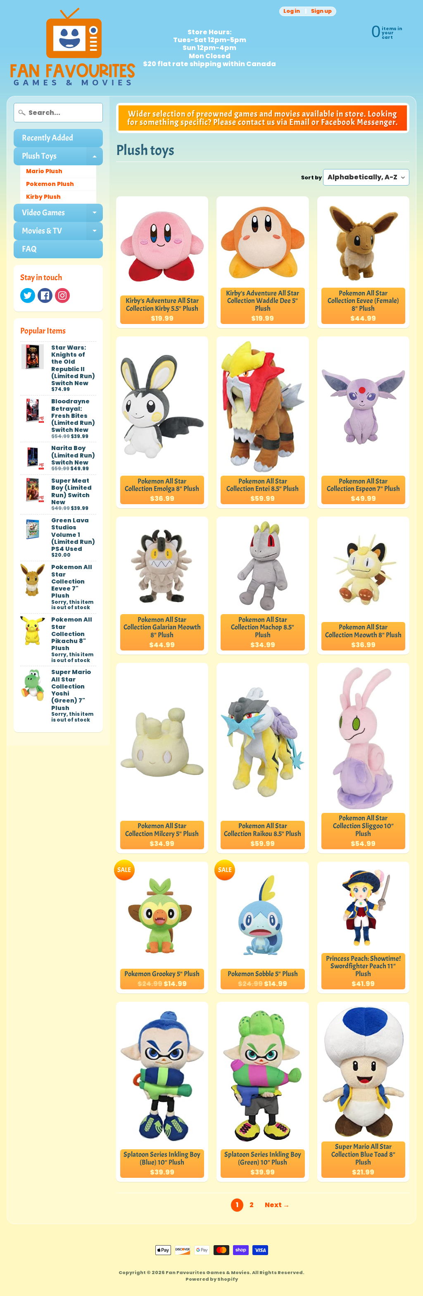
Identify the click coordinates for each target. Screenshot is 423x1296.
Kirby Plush (43, 197)
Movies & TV (62, 233)
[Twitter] (27, 295)
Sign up (321, 11)
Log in (291, 11)
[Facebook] (45, 295)
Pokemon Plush (50, 184)
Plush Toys (62, 158)
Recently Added (47, 138)
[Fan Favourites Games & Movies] (73, 48)
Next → (277, 1205)
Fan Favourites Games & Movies (208, 1272)
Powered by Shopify (211, 1279)
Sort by (311, 177)
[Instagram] (62, 295)
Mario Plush (44, 171)
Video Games (62, 214)
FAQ (29, 249)
